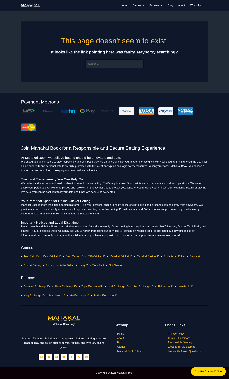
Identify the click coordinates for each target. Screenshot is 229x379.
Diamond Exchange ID (37, 286)
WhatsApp (196, 5)
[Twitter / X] (71, 357)
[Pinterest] (79, 357)
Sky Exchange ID (143, 286)
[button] (142, 5)
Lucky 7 (83, 265)
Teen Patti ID (31, 256)
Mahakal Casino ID (148, 256)
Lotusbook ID (185, 286)
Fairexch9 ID (165, 286)
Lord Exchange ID (118, 286)
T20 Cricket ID (96, 256)
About (181, 5)
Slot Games (115, 265)
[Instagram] (56, 357)
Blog (170, 5)
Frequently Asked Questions (184, 351)
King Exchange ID (34, 295)
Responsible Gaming (180, 342)
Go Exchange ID (79, 295)
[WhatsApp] (41, 357)
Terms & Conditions (179, 338)
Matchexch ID (57, 295)
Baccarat (195, 256)
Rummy (50, 265)
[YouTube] (64, 357)
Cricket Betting (32, 265)
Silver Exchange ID (65, 286)
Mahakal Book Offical (129, 351)
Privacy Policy (176, 333)
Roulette (168, 256)
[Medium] (86, 357)
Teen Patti (98, 265)
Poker (181, 256)
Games (137, 5)
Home (123, 5)
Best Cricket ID (52, 256)
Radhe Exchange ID (105, 295)
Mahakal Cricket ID (121, 256)
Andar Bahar (66, 265)
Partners (154, 5)
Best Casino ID (74, 256)
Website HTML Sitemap (181, 346)
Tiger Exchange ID (92, 286)
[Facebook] (49, 357)
